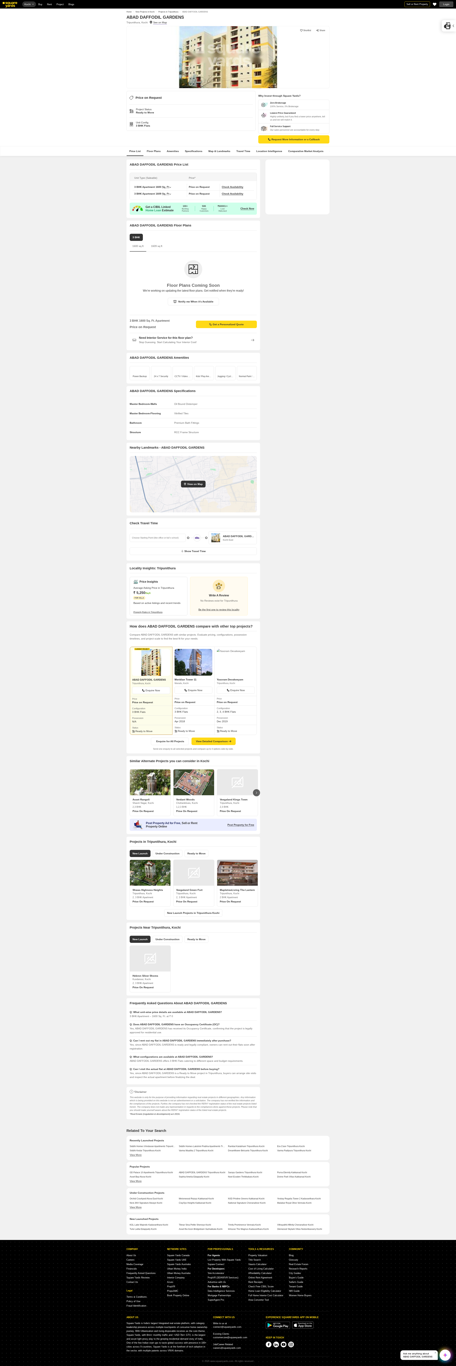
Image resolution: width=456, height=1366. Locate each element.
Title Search (254, 1259)
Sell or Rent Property (417, 4)
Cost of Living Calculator (261, 1268)
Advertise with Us (217, 1282)
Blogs (71, 4)
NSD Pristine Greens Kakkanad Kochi (246, 1198)
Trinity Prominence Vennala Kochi (244, 1225)
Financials (131, 1268)
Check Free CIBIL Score (261, 1286)
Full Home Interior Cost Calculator (265, 1295)
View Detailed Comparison (212, 741)
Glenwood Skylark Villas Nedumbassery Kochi (299, 1229)
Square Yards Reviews (138, 1277)
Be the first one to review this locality (218, 609)
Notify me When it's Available (195, 301)
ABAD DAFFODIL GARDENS (149, 679)
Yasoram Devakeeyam (230, 679)
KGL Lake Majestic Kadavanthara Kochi (149, 1225)
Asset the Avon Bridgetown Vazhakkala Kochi (200, 1229)
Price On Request (143, 811)
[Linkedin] (276, 1344)
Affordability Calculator (260, 1273)
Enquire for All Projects (170, 741)
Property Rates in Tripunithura (147, 612)
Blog (291, 1255)
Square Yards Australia (179, 1264)
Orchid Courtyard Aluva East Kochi (146, 1198)
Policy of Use (133, 1301)
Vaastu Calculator (257, 1264)
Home (129, 12)
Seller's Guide (296, 1282)
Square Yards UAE (176, 1259)
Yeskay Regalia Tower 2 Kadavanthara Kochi (299, 1198)
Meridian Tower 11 (185, 679)
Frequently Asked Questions (141, 1273)
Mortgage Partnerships (219, 1295)
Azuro (170, 1282)
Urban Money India (176, 1268)
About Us (131, 1255)
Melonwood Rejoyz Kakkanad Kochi (196, 1198)
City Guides (295, 1273)
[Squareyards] (10, 5)
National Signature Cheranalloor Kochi (247, 1203)
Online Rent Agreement (260, 1277)
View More (136, 1154)
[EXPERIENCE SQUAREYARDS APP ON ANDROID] (278, 1328)
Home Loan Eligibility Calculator (264, 1291)
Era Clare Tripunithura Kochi (291, 1146)
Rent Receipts (255, 1282)
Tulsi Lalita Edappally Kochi (143, 1229)
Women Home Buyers (300, 1295)
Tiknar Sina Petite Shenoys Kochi (195, 1225)
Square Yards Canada (178, 1255)
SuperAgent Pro (216, 1300)
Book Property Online (178, 1295)
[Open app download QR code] (449, 26)
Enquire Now (153, 690)
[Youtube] (283, 1344)
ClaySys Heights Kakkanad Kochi (195, 1203)
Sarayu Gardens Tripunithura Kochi (245, 1172)
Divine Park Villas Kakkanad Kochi (294, 1177)
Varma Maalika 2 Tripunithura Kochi (196, 1150)
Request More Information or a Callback (295, 139)
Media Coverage (134, 1264)
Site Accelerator (216, 1273)
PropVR (171, 1286)
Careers (130, 1259)
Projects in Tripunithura (168, 12)
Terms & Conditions (136, 1297)
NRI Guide (294, 1291)
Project (60, 4)
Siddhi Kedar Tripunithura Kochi (145, 1150)
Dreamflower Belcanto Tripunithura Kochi (248, 1150)
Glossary (293, 1259)
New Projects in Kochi (145, 12)
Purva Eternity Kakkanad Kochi (292, 1172)
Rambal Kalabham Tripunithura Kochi (246, 1146)
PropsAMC (172, 1291)
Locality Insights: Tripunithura (153, 568)
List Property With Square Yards (224, 1259)
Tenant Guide (296, 1286)
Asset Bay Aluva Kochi (140, 1177)
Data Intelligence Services (221, 1291)
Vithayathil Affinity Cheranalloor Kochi (295, 1225)
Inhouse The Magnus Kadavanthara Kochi (248, 1229)
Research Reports (298, 1268)
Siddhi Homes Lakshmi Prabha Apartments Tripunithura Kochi (202, 1146)
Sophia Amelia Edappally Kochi (194, 1177)
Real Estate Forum (298, 1264)
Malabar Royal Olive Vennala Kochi (294, 1203)
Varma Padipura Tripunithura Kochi (294, 1150)
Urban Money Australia (178, 1273)
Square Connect (216, 1264)
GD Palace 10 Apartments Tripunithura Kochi (151, 1172)
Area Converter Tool (258, 1300)
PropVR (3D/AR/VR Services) (223, 1277)
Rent (49, 4)
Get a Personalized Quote (228, 324)
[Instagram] (291, 1344)
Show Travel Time (195, 551)
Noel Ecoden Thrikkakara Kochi (243, 1177)
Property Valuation (257, 1255)
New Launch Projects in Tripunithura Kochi (193, 912)
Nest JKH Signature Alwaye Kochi (146, 1203)
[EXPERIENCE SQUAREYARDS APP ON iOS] (303, 1328)
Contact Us (132, 1282)
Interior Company (176, 1277)
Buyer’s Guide (296, 1277)
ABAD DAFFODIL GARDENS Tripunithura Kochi (202, 1172)
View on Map (195, 484)
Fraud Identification (136, 1305)
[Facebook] (268, 1344)
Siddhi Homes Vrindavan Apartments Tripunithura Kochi (153, 1146)
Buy (40, 4)
